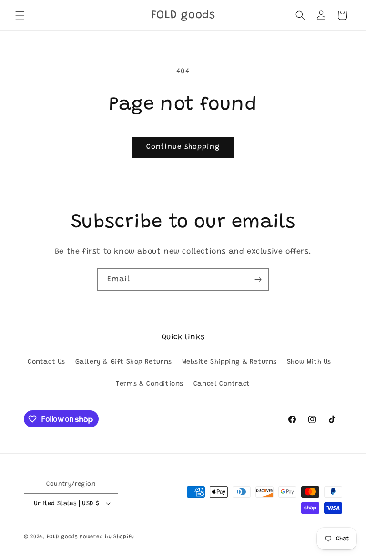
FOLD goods (62, 536)
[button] (20, 15)
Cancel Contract (221, 384)
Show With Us (309, 362)
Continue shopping (183, 147)
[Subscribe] (257, 279)
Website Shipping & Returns (229, 362)
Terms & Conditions (149, 384)
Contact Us (46, 362)
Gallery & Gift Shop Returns (123, 362)
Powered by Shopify (107, 536)
